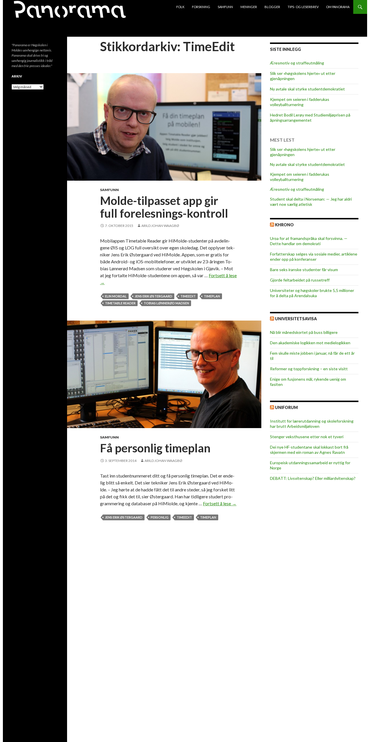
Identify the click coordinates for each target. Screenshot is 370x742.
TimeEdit (188, 296)
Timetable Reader (120, 303)
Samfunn (225, 7)
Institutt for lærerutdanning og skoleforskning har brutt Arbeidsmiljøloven (312, 424)
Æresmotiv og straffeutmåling (297, 62)
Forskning (201, 7)
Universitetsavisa (296, 318)
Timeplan (212, 296)
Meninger (248, 7)
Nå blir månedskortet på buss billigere (304, 332)
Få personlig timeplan (155, 448)
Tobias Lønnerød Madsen (166, 303)
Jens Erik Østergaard (153, 296)
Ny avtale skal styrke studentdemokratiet (307, 88)
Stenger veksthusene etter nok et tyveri (306, 436)
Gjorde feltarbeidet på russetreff (300, 279)
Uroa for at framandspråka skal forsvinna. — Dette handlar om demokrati (308, 241)
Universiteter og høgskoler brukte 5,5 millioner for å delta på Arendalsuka (312, 293)
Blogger (272, 7)
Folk (180, 7)
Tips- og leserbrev (303, 7)
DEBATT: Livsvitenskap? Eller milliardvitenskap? (313, 478)
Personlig (160, 517)
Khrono (284, 224)
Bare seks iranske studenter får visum (304, 269)
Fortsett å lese (219, 503)
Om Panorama (337, 7)
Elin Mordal (116, 296)
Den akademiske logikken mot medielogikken (310, 342)
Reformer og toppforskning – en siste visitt (309, 368)
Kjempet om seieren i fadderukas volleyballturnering (299, 102)
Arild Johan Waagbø (160, 225)
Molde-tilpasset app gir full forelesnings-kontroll (164, 207)
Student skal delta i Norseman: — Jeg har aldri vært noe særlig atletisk (311, 202)
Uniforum (286, 407)
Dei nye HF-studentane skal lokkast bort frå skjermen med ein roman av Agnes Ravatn (309, 450)
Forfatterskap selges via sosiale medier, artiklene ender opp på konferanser (313, 256)
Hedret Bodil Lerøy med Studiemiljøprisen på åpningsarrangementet (310, 117)
